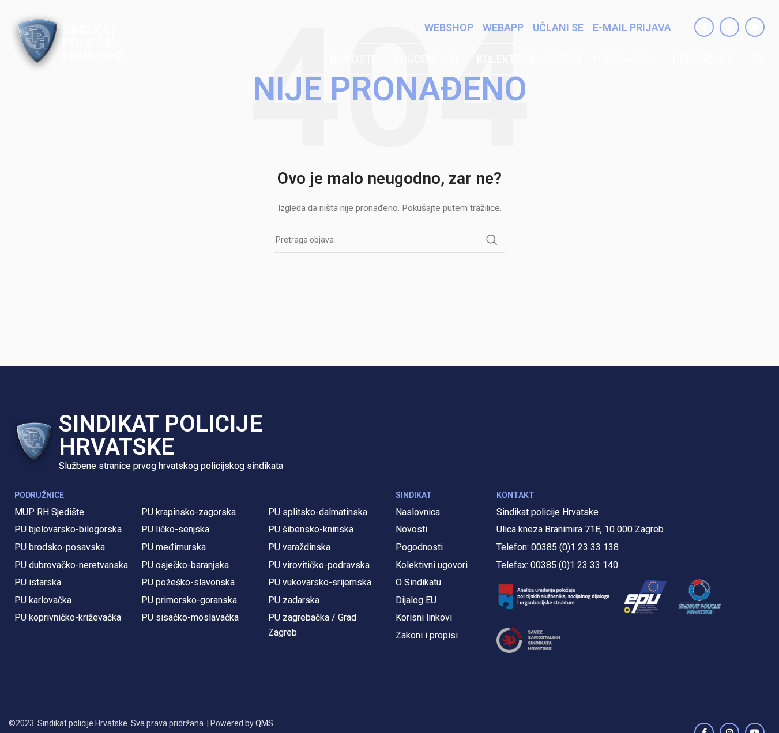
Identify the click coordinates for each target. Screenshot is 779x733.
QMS (264, 723)
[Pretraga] (758, 59)
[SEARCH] (492, 239)
